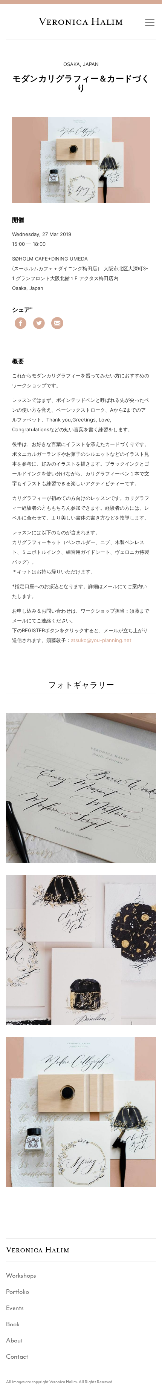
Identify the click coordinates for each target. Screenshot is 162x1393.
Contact (17, 1356)
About (14, 1340)
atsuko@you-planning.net (101, 640)
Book (13, 1324)
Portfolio (17, 1291)
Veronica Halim (81, 21)
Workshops (21, 1275)
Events (15, 1308)
